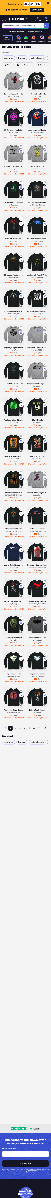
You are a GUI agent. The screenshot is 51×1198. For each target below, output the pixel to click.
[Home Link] (17, 19)
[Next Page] (45, 728)
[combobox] (23, 25)
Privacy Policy (32, 1170)
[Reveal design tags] (20, 88)
